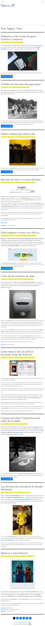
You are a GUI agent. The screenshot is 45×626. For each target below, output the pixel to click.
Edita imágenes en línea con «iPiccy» (20, 232)
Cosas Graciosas (25, 136)
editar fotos (27, 238)
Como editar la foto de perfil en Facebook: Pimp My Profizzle (17, 353)
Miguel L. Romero (4, 492)
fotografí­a (16, 432)
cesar (2, 87)
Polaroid (38, 594)
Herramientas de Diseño (21, 87)
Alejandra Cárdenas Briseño (6, 424)
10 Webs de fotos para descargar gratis (21, 84)
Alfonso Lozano (4, 136)
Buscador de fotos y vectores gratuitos (20, 179)
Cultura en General (26, 492)
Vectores (33, 182)
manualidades (32, 136)
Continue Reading (5, 76)
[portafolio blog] (8, 7)
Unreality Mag (3, 546)
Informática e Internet (31, 357)
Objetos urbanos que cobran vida (18, 133)
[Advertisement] (22, 13)
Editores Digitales (24, 182)
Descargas (14, 87)
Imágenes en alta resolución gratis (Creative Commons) (18, 38)
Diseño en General (15, 42)
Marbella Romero (4, 357)
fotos (6, 475)
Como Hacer (19, 136)
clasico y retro (16, 279)
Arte (16, 136)
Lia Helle (3, 42)
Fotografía (29, 182)
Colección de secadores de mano (18, 276)
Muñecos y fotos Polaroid (14, 553)
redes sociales (5, 378)
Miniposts (21, 42)
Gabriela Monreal (4, 235)
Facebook (24, 399)
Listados (27, 87)
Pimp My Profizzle (4, 402)
